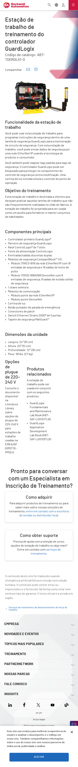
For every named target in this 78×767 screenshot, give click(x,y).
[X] (38, 704)
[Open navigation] (73, 5)
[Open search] (49, 5)
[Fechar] (71, 732)
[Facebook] (24, 704)
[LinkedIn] (11, 704)
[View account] (63, 5)
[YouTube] (52, 704)
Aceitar (39, 757)
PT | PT (39, 713)
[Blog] (67, 704)
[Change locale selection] (56, 5)
